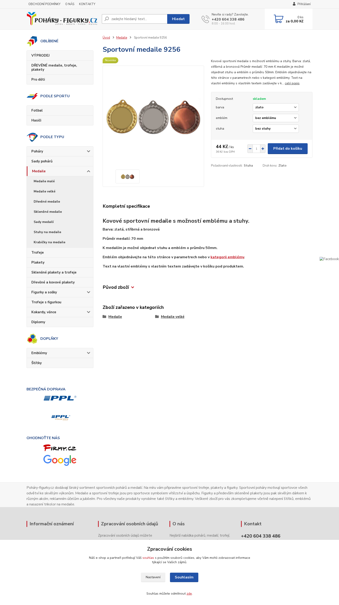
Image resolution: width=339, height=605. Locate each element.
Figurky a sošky (44, 292)
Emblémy (39, 353)
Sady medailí (44, 222)
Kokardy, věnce (43, 312)
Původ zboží (116, 287)
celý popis (292, 83)
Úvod (106, 38)
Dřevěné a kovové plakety (53, 282)
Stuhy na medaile (47, 232)
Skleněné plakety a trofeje (54, 272)
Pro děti (38, 79)
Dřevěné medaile (47, 201)
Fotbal (37, 110)
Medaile (39, 171)
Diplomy (38, 322)
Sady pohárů (42, 161)
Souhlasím (184, 577)
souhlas (148, 558)
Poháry (37, 151)
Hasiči (36, 120)
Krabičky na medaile (49, 242)
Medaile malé (44, 181)
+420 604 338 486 (228, 19)
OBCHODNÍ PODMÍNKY (44, 4)
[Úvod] (62, 19)
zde (189, 593)
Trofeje (37, 252)
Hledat (178, 18)
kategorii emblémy (227, 257)
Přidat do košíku (287, 148)
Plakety (38, 262)
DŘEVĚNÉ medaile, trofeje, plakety (54, 67)
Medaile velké (44, 191)
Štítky (36, 363)
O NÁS (69, 4)
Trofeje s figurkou (46, 302)
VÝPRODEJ (40, 55)
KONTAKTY (87, 4)
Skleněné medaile (48, 212)
